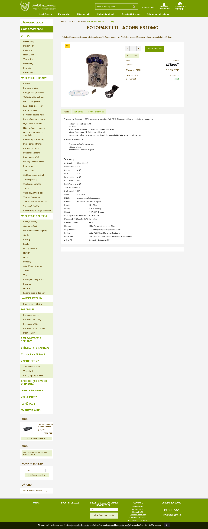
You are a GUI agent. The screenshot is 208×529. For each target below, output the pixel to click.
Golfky (26, 235)
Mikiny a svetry (30, 248)
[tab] (66, 111)
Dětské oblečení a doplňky (35, 230)
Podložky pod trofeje (32, 144)
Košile (26, 244)
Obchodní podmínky (106, 14)
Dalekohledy (28, 41)
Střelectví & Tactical (35, 347)
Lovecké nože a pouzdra (34, 119)
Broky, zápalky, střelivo (33, 375)
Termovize (28, 59)
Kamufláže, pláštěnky (32, 106)
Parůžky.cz (28, 403)
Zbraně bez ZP (30, 361)
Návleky (26, 253)
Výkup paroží (29, 397)
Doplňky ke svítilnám (32, 304)
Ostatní (26, 288)
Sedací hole (28, 170)
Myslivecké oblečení (34, 216)
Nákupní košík (84, 14)
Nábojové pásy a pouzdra (34, 128)
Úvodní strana (45, 14)
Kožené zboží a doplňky (34, 293)
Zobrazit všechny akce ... (36, 438)
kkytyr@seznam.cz (148, 7)
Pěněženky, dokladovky (33, 139)
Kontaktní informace (131, 14)
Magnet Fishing (31, 410)
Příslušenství (29, 72)
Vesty (26, 275)
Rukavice (27, 284)
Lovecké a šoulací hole (33, 115)
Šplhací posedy (30, 179)
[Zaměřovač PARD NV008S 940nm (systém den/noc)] (27, 429)
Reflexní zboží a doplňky (31, 340)
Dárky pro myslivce (31, 101)
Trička (26, 270)
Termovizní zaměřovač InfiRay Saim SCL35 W (35, 453)
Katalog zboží (64, 14)
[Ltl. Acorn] (172, 65)
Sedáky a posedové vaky (34, 175)
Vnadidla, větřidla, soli (33, 193)
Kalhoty (26, 239)
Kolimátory (28, 50)
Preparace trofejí (31, 157)
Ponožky (27, 262)
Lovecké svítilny (31, 298)
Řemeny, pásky (29, 166)
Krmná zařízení (30, 110)
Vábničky (27, 188)
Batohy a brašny (30, 88)
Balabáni (27, 83)
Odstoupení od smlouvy (158, 14)
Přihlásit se (164, 7)
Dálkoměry (28, 63)
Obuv (25, 257)
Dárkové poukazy (32, 22)
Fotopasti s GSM (31, 324)
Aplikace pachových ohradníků (34, 382)
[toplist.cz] (36, 503)
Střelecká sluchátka (32, 184)
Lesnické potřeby (32, 390)
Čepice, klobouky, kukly (33, 279)
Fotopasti (27, 309)
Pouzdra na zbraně (31, 153)
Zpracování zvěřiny (31, 206)
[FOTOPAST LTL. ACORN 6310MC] (94, 76)
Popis (66, 111)
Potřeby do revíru (31, 148)
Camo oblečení (30, 226)
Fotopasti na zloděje (32, 319)
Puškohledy (28, 46)
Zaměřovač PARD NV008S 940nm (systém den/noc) (45, 427)
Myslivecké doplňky (34, 78)
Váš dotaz (78, 111)
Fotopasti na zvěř (31, 315)
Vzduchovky (28, 371)
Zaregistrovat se (164, 8)
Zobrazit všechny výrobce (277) (34, 490)
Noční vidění (28, 55)
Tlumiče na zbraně (33, 354)
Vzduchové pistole (31, 366)
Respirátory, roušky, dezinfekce (37, 210)
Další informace (155, 525)
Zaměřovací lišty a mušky (34, 202)
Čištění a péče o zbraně (33, 97)
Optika (25, 35)
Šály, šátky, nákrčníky (32, 266)
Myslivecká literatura (32, 123)
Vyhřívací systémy (31, 197)
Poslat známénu (96, 111)
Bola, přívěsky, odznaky (33, 92)
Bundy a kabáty (30, 221)
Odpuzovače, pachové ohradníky (33, 133)
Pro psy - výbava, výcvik (33, 161)
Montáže (27, 68)
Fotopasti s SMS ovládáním (35, 328)
